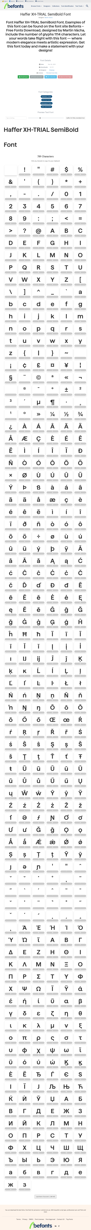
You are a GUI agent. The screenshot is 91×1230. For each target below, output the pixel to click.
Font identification (67, 6)
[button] (87, 6)
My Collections (30, 1)
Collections (55, 6)
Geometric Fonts (46, 96)
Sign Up (11, 1)
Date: (42, 64)
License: (40, 73)
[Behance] (55, 1226)
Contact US (60, 1219)
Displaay (51, 70)
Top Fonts (69, 1219)
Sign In (5, 1)
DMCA (31, 1219)
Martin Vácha (49, 17)
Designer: (43, 70)
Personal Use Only (51, 73)
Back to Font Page (66, 77)
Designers (47, 6)
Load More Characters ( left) (45, 1196)
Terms (18, 1219)
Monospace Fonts (46, 103)
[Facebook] (58, 1226)
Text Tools (78, 6)
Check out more (37, 77)
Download (24, 77)
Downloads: (44, 67)
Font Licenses (39, 1219)
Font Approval (50, 1219)
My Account (20, 1)
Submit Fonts (40, 1)
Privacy (24, 1219)
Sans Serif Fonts (46, 106)
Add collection (51, 77)
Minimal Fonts (46, 100)
